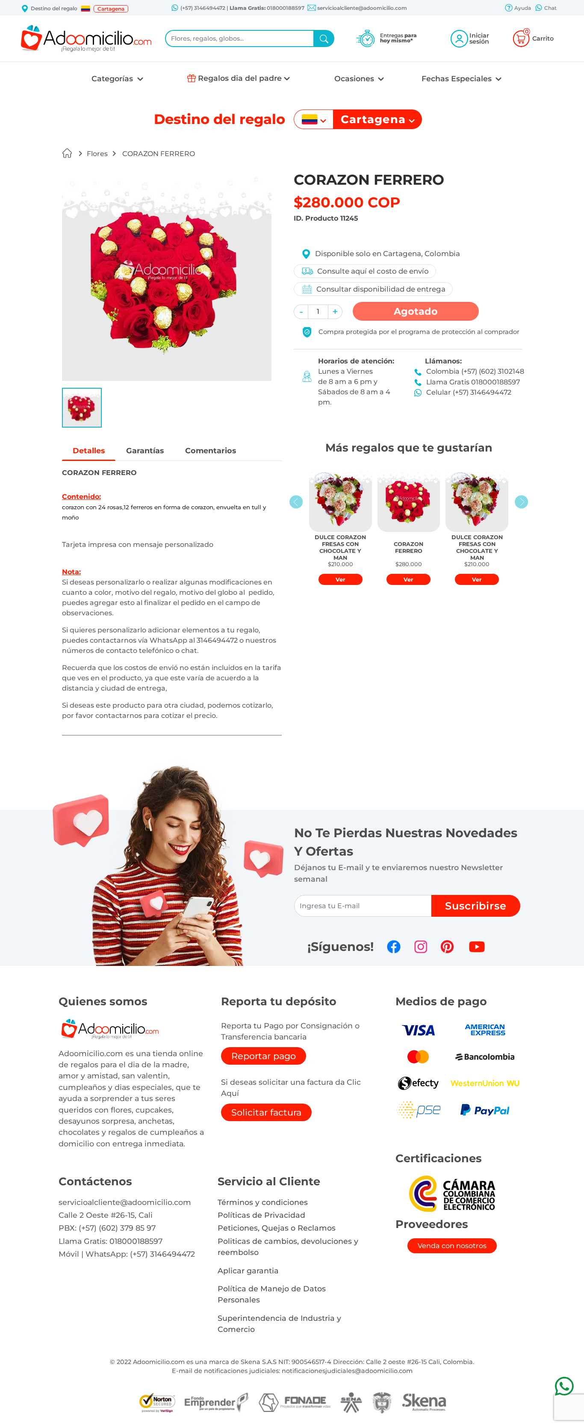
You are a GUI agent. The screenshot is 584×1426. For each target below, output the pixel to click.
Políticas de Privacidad (261, 1214)
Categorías (113, 78)
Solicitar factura (266, 1112)
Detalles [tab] (89, 450)
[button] (85, 8)
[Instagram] (421, 947)
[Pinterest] (447, 947)
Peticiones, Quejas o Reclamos (277, 1227)
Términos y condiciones (263, 1202)
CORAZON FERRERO (158, 154)
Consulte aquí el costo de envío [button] (373, 271)
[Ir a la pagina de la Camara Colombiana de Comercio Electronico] (452, 1193)
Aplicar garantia (248, 1270)
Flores (97, 154)
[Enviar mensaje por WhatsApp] (564, 1386)
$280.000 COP (347, 202)
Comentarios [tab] (210, 450)
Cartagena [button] (110, 9)
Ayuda (522, 8)
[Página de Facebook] (394, 947)
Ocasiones (355, 78)
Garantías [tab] (145, 450)
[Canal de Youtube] (477, 947)
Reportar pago (263, 1056)
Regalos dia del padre (240, 78)
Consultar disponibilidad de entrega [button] (380, 289)
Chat (550, 8)
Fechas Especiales (458, 78)
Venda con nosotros (452, 1246)
